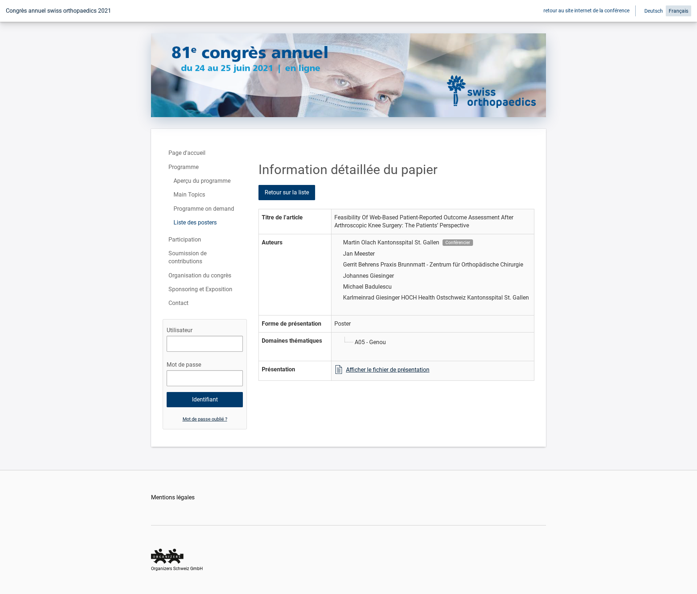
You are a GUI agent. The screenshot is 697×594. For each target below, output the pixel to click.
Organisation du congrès (199, 275)
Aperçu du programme (202, 180)
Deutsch (653, 11)
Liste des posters (195, 222)
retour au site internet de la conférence (586, 10)
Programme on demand (204, 208)
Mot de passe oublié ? (205, 419)
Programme (183, 167)
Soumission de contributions (187, 257)
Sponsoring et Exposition (200, 289)
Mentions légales (173, 497)
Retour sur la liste (287, 192)
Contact (178, 303)
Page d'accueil (186, 152)
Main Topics (189, 194)
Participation (184, 239)
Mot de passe (184, 364)
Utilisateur (179, 330)
